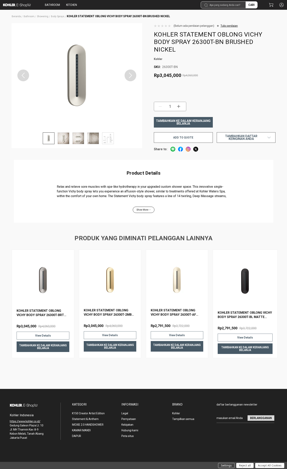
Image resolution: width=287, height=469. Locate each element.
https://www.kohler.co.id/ (25, 421)
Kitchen (71, 4)
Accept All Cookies (270, 465)
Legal (124, 413)
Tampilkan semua (183, 419)
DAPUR (76, 436)
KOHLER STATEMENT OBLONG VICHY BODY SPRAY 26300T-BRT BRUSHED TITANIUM (40, 313)
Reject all (245, 465)
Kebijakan (127, 424)
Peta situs (127, 436)
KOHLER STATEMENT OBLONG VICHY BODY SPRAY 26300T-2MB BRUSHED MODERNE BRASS (108, 312)
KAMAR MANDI (81, 430)
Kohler (176, 413)
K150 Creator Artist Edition (88, 413)
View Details (43, 335)
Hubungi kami (129, 430)
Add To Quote (183, 137)
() (271, 5)
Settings (226, 465)
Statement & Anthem (85, 419)
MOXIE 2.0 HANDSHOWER (87, 424)
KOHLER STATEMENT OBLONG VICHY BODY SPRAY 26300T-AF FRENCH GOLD (173, 312)
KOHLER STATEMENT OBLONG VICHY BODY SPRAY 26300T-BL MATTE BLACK (245, 315)
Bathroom (52, 4)
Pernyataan (128, 419)
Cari (251, 4)
